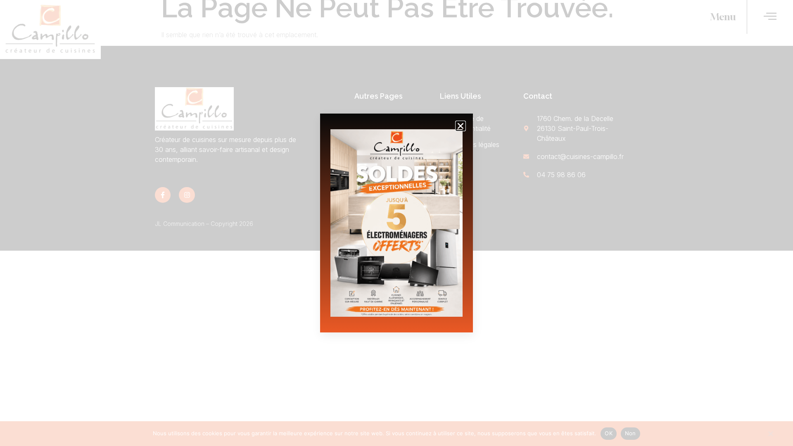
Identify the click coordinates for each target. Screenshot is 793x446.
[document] (396, 223)
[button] (460, 126)
